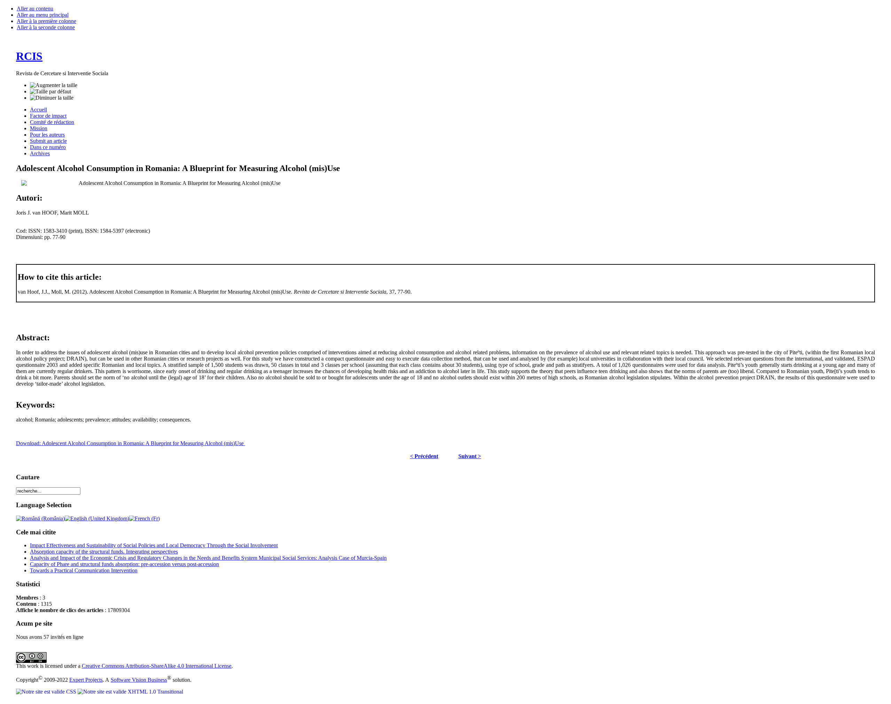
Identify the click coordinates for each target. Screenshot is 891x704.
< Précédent (424, 456)
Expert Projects (86, 680)
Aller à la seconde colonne (46, 27)
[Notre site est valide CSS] (47, 692)
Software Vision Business (139, 680)
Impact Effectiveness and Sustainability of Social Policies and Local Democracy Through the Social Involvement (154, 545)
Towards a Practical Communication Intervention (83, 570)
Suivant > (469, 456)
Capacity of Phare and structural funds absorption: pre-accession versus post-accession (124, 564)
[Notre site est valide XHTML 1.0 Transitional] (130, 692)
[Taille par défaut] (50, 91)
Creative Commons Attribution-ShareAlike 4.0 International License (156, 666)
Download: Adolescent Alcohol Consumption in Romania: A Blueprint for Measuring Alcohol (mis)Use (130, 443)
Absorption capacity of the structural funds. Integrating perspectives (104, 552)
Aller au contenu (35, 8)
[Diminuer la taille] (51, 98)
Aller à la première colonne (46, 21)
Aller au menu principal (43, 15)
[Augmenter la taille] (53, 85)
